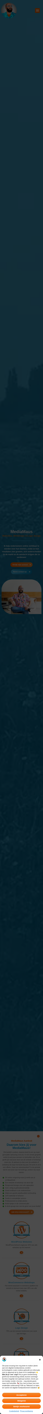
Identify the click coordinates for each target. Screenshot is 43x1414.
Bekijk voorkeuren (21, 1407)
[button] (40, 1360)
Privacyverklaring (26, 1411)
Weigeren (21, 1401)
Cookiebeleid (14, 1411)
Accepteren (21, 1395)
